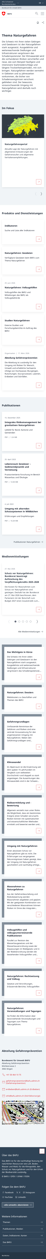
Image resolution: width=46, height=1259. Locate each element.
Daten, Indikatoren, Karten (15, 1235)
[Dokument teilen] (43, 22)
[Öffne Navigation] (42, 13)
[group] (23, 150)
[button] (15, 621)
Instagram (30, 1192)
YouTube (9, 1197)
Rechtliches (5, 1256)
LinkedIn (22, 1197)
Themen (6, 1222)
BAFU (9, 14)
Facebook (9, 1192)
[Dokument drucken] (37, 22)
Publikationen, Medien (13, 1229)
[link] (23, 664)
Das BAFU (7, 1242)
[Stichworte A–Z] (37, 3)
